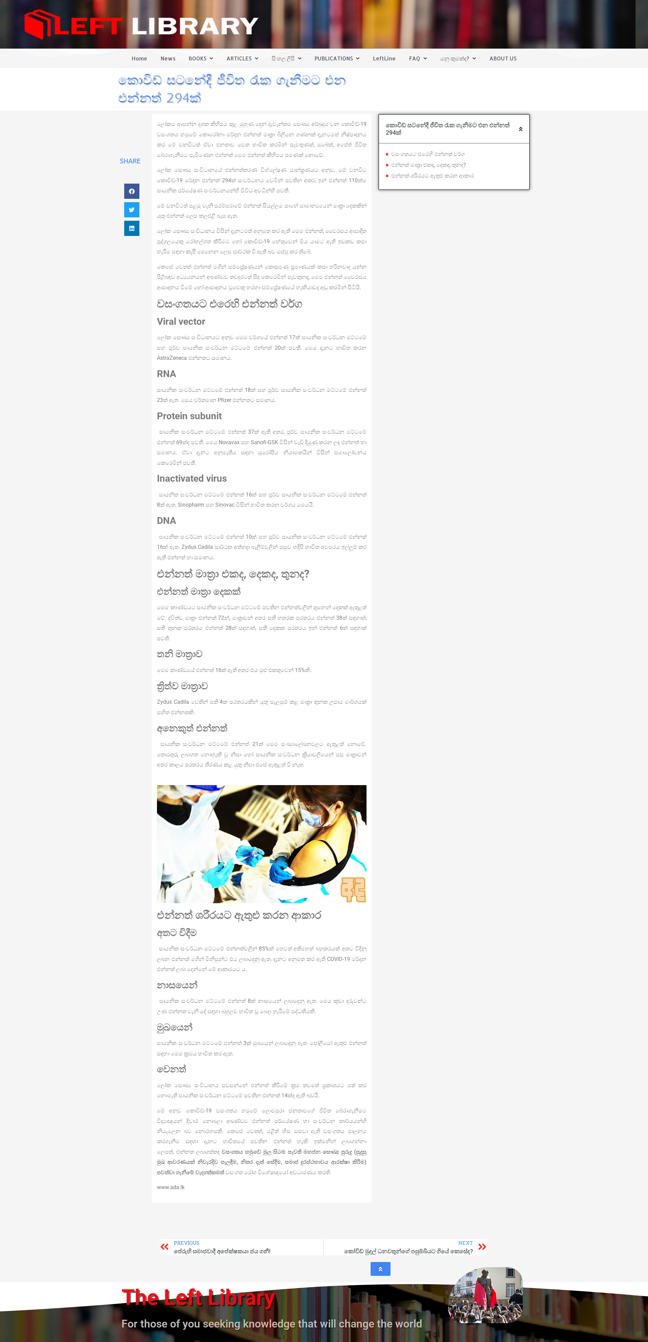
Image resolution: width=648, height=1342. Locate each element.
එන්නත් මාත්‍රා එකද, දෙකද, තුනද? (428, 165)
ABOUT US (502, 58)
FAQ (414, 58)
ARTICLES (238, 58)
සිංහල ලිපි (283, 58)
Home (139, 58)
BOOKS (197, 58)
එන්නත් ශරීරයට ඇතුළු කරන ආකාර (432, 175)
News (168, 58)
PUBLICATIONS (334, 58)
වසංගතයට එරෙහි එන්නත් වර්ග (428, 154)
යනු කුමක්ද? (454, 58)
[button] (131, 191)
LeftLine (384, 58)
